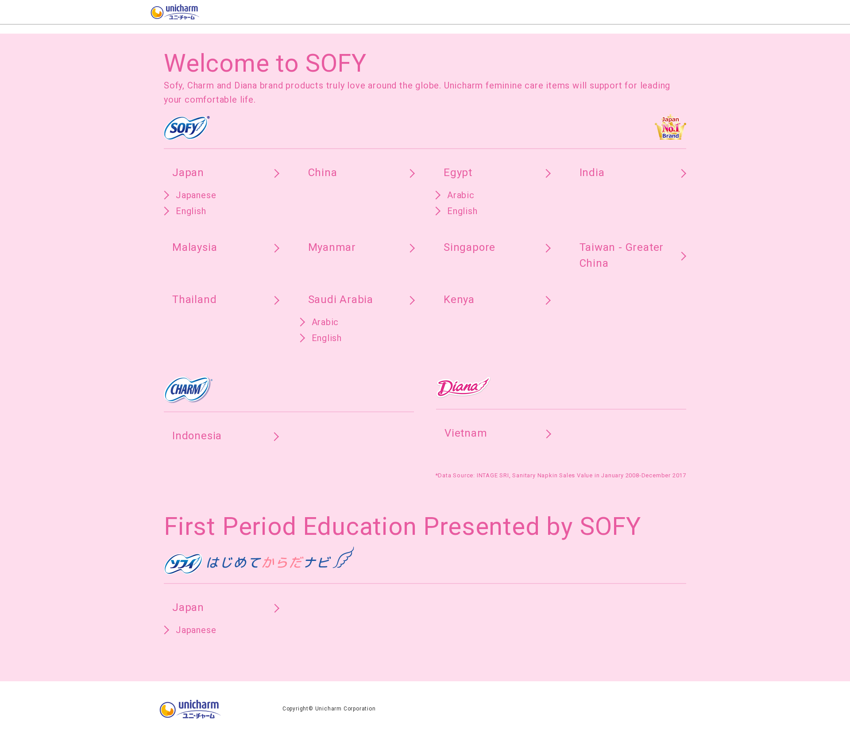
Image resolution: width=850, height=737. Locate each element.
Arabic (461, 195)
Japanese (196, 195)
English (191, 211)
